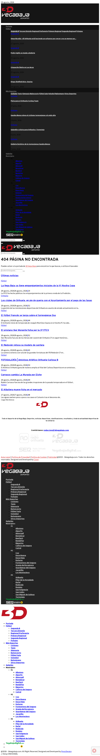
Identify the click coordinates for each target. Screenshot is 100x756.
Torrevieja (20, 229)
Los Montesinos (22, 205)
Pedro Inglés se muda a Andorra (23, 53)
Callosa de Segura (23, 178)
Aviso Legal (5, 457)
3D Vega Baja (30, 266)
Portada (9, 26)
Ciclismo (14, 96)
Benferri (19, 171)
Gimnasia (15, 506)
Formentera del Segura (24, 195)
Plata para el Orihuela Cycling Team (24, 101)
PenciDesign (66, 751)
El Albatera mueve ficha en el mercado (21, 389)
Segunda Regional (19, 494)
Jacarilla (19, 203)
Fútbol (8, 29)
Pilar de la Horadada (23, 212)
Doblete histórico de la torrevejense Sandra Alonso (30, 144)
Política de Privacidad (21, 457)
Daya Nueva (20, 188)
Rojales (18, 220)
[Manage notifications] (94, 751)
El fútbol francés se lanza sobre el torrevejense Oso (28, 315)
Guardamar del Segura (24, 200)
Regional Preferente (20, 489)
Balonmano (16, 516)
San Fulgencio (21, 222)
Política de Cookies (39, 457)
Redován (19, 217)
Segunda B (15, 34)
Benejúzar (19, 168)
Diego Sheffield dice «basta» (22, 82)
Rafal (18, 215)
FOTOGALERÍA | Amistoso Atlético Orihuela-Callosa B (29, 360)
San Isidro (19, 225)
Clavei (36, 459)
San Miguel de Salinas (24, 227)
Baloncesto (16, 509)
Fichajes (14, 496)
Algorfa (18, 163)
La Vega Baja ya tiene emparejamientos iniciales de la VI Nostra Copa (38, 285)
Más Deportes (11, 91)
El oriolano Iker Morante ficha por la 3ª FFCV (25, 330)
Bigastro (19, 176)
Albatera (19, 161)
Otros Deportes (18, 518)
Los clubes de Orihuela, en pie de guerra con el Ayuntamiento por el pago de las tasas (46, 300)
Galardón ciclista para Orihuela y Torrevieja (27, 130)
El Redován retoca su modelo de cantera (22, 345)
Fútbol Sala (16, 511)
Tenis (13, 504)
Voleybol (15, 513)
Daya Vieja (20, 190)
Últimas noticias (9, 275)
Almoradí (19, 166)
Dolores (19, 193)
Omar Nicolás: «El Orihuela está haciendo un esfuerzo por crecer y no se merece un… (43, 39)
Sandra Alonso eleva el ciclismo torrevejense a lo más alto (33, 115)
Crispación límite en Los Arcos (22, 67)
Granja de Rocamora (23, 198)
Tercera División (18, 487)
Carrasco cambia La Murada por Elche (21, 374)
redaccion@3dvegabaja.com (56, 430)
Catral (18, 181)
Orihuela (19, 210)
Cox (17, 185)
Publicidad (52, 457)
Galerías (9, 154)
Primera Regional (18, 491)
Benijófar (19, 173)
